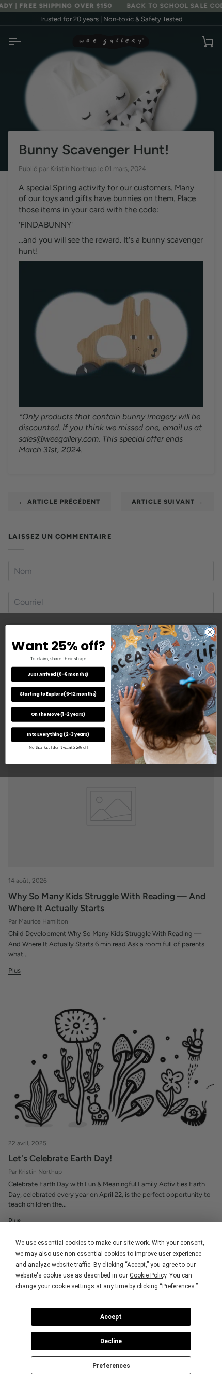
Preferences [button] (178, 1286)
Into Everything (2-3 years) (58, 734)
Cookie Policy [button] (148, 1275)
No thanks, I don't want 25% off (58, 747)
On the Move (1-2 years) (58, 714)
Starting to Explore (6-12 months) (58, 694)
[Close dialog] (209, 632)
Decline (111, 1341)
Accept (111, 1317)
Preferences (111, 1365)
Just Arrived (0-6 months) (58, 674)
